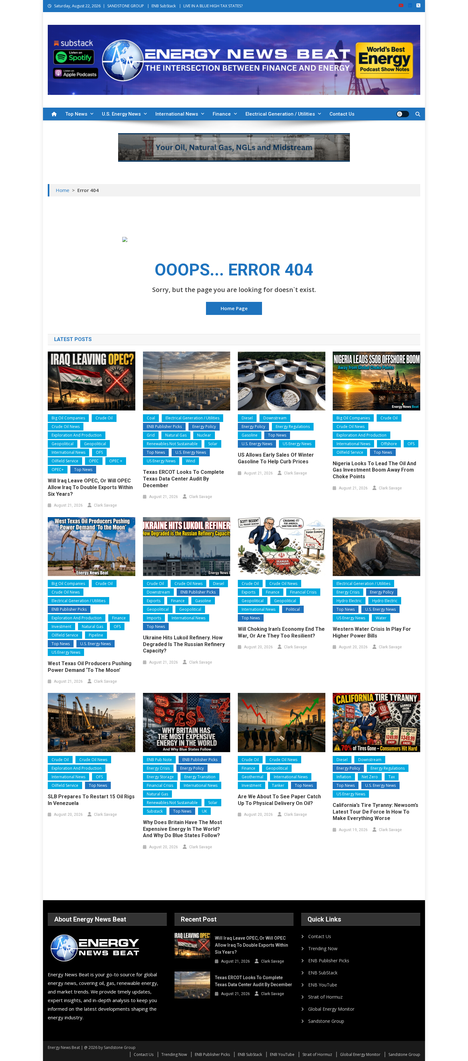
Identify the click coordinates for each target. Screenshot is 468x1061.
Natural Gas (176, 435)
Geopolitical (63, 443)
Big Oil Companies (68, 418)
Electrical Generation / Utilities (280, 114)
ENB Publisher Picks (164, 426)
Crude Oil (104, 418)
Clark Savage (105, 505)
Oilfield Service (65, 461)
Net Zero (370, 777)
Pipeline (96, 635)
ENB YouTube (322, 985)
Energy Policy (204, 426)
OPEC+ (58, 469)
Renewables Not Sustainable (172, 443)
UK (204, 811)
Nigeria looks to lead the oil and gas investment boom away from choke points (374, 470)
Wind (190, 461)
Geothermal (252, 777)
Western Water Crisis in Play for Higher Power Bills (372, 632)
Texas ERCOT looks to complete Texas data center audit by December (183, 478)
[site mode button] (402, 114)
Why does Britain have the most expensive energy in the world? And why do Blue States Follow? (182, 829)
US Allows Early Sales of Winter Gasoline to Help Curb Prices (276, 458)
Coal (151, 418)
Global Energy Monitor (331, 1009)
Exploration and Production (77, 435)
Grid (151, 435)
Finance (222, 114)
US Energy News (161, 461)
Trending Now (322, 948)
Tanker (278, 785)
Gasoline (250, 435)
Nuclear (204, 435)
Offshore (389, 443)
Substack (155, 811)
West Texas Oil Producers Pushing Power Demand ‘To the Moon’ (89, 666)
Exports (153, 600)
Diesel (247, 418)
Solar (212, 443)
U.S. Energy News (121, 114)
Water (381, 618)
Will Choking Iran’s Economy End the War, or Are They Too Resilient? (281, 632)
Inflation (344, 777)
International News (176, 114)
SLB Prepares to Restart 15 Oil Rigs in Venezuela (91, 800)
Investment (61, 626)
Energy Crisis (348, 592)
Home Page (234, 308)
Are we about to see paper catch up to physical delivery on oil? (279, 800)
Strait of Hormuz (325, 997)
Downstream (275, 418)
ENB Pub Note (159, 759)
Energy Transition (200, 777)
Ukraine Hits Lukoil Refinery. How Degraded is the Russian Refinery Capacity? (184, 644)
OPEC (94, 461)
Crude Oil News (66, 426)
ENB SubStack (164, 6)
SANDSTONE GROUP (125, 6)
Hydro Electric (349, 600)
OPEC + (115, 461)
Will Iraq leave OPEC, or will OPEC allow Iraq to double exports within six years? (90, 487)
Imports (154, 618)
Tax (391, 777)
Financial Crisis (303, 592)
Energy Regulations (293, 426)
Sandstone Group (326, 1021)
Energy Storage (160, 777)
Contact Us (342, 114)
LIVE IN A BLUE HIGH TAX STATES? (213, 6)
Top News (76, 114)
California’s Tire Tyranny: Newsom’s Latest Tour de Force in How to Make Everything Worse (375, 812)
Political (293, 609)
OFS (99, 452)
